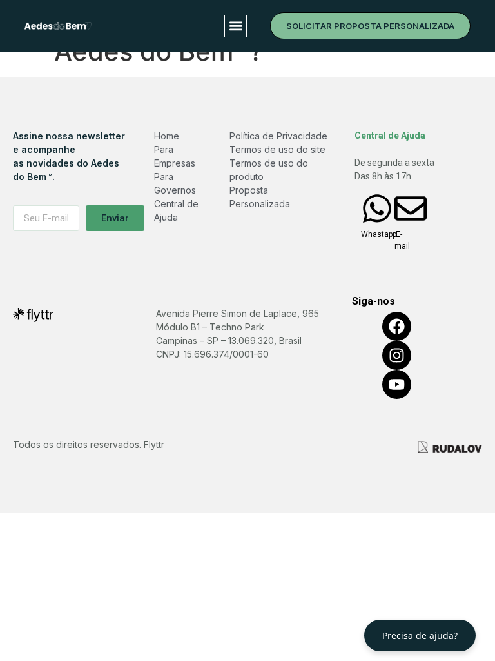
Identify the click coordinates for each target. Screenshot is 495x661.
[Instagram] (396, 355)
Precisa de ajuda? (420, 635)
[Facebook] (396, 326)
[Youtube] (396, 384)
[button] (235, 26)
